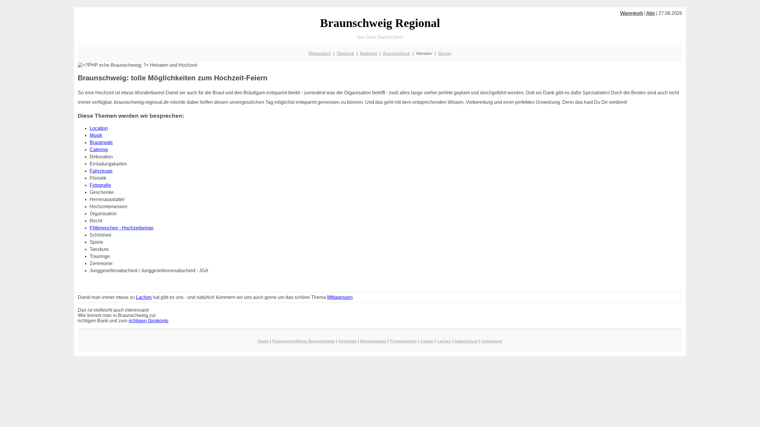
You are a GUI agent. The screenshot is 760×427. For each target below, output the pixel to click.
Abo (650, 13)
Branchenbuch (396, 53)
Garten (426, 341)
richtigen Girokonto (148, 320)
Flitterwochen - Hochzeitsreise (121, 227)
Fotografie (100, 185)
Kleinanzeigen (373, 341)
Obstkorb (345, 53)
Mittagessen (340, 297)
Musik (96, 135)
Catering (99, 149)
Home (263, 341)
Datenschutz (466, 341)
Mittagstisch (320, 53)
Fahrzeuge (101, 170)
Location (99, 128)
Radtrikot (368, 53)
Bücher (445, 53)
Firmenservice (403, 341)
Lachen (144, 297)
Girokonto (347, 341)
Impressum (492, 341)
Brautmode (101, 142)
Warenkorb (631, 13)
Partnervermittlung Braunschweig (303, 341)
